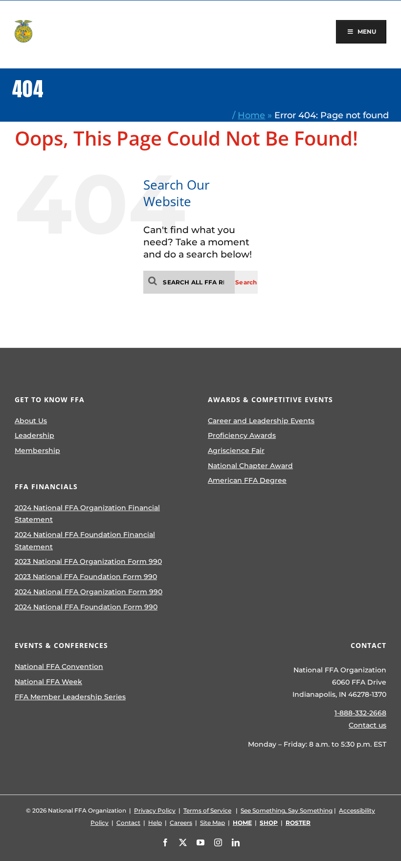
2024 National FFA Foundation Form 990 (86, 607)
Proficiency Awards (242, 435)
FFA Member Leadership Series (70, 696)
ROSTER (298, 822)
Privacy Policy (155, 810)
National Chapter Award (250, 465)
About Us (31, 420)
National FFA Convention (59, 666)
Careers (181, 822)
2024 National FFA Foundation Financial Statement (85, 540)
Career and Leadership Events (261, 420)
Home (251, 115)
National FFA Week (48, 681)
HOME (242, 822)
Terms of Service (207, 810)
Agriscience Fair (236, 450)
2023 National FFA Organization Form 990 (88, 561)
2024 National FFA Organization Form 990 (88, 591)
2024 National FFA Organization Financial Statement (87, 513)
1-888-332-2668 (360, 713)
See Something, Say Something (287, 810)
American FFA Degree (247, 480)
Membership (37, 450)
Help (155, 822)
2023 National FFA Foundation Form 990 (86, 576)
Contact (128, 822)
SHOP (269, 822)
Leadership (34, 435)
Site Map (212, 822)
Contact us (367, 725)
